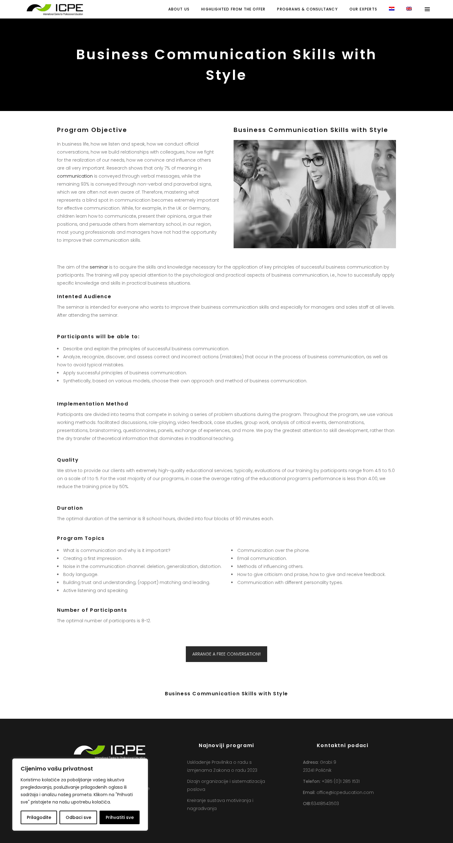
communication (75, 176)
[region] (80, 795)
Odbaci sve (78, 817)
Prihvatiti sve (120, 817)
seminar (99, 267)
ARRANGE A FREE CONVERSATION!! (226, 654)
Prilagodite (39, 817)
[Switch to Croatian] (391, 9)
